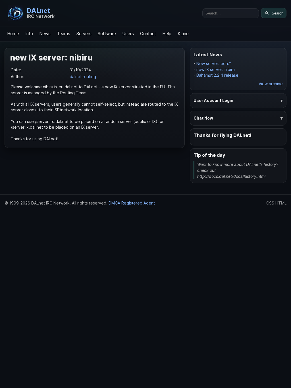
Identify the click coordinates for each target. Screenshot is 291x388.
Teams (63, 33)
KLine (183, 33)
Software (107, 33)
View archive (271, 83)
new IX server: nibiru (215, 69)
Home (13, 33)
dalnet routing (83, 76)
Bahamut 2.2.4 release (217, 75)
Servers (84, 33)
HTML (280, 203)
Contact (148, 33)
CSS (270, 203)
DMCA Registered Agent (132, 203)
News (45, 33)
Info (29, 33)
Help (166, 33)
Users (128, 33)
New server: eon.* (213, 63)
